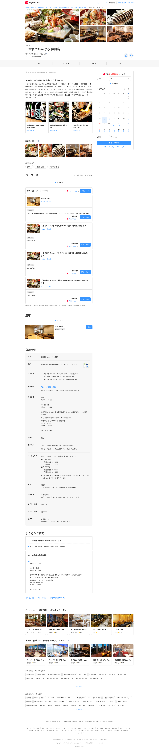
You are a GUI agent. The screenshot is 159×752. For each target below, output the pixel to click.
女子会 (29, 728)
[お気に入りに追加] (131, 55)
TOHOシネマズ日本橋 (94, 698)
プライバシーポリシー (52, 721)
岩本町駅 (65, 705)
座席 (38, 63)
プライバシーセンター (68, 721)
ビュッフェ (91, 728)
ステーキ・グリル (125, 728)
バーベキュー (76, 733)
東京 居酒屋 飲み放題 (54, 674)
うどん (43, 730)
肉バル (58, 730)
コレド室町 (51, 698)
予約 (89, 327)
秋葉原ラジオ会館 (74, 702)
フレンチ (73, 728)
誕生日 (52, 728)
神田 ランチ (29, 678)
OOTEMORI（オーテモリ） (65, 698)
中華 (84, 728)
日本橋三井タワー (87, 702)
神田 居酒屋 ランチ (81, 678)
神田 (85, 674)
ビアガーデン (125, 730)
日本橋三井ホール (100, 702)
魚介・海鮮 (90, 730)
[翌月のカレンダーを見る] (129, 89)
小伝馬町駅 (91, 705)
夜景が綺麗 (36, 728)
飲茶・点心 (50, 730)
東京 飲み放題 (30, 674)
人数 (99, 78)
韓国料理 (116, 730)
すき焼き (107, 728)
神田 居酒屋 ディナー (96, 678)
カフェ (64, 730)
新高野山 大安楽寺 (31, 705)
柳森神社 (29, 702)
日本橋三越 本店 (122, 702)
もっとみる (78, 686)
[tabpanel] (58, 247)
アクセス (93, 63)
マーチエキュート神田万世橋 (42, 702)
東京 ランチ (112, 674)
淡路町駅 (57, 705)
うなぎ (37, 730)
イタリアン (65, 728)
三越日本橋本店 (80, 698)
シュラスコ (71, 730)
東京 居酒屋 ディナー (67, 678)
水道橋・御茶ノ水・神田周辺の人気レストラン (45, 640)
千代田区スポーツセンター (123, 698)
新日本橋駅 (82, 705)
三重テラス (111, 702)
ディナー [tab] (60, 183)
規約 (80, 721)
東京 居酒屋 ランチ (52, 678)
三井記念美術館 (107, 698)
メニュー (66, 63)
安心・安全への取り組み (92, 721)
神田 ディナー (40, 678)
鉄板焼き (114, 728)
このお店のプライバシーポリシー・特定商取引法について (45, 598)
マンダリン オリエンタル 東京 (106, 705)
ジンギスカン (80, 730)
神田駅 (50, 705)
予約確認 (112, 3)
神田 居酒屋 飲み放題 (69, 674)
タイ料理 (30, 730)
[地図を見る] (87, 365)
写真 (120, 63)
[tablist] (58, 183)
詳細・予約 (85, 191)
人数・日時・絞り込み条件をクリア (114, 147)
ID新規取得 (122, 3)
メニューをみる (46, 202)
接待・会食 (45, 728)
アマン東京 (121, 705)
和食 (79, 728)
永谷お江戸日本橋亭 (60, 702)
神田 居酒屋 (102, 674)
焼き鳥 (110, 730)
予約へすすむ (114, 143)
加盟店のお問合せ (107, 721)
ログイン (131, 3)
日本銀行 (29, 698)
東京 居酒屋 (92, 674)
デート (84, 733)
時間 (99, 137)
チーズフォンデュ (100, 730)
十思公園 (42, 705)
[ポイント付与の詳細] (124, 74)
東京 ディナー (122, 674)
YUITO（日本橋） (39, 698)
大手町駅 (73, 705)
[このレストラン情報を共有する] (126, 55)
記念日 (58, 728)
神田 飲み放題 (41, 674)
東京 (80, 674)
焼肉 (101, 728)
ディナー (115, 84)
